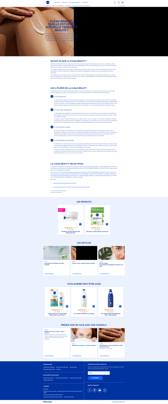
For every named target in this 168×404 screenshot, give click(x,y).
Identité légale (73, 367)
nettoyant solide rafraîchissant (61, 175)
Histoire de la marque (48, 377)
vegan (67, 174)
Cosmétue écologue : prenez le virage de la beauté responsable (71, 187)
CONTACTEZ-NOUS (48, 380)
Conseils (64, 2)
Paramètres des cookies (49, 369)
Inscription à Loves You (97, 364)
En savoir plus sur (51, 375)
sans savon (74, 174)
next (124, 261)
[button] (80, 224)
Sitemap (59, 369)
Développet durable (75, 377)
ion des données (62, 367)
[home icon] (43, 5)
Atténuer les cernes (69, 396)
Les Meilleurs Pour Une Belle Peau (57, 5)
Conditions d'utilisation (49, 367)
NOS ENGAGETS (74, 2)
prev (44, 261)
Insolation (45, 389)
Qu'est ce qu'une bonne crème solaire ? (53, 396)
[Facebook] (89, 390)
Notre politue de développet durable (64, 183)
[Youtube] (100, 390)
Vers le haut (122, 5)
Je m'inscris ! (95, 378)
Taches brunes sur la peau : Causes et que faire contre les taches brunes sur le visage (62, 392)
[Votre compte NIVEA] (119, 2)
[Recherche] (115, 2)
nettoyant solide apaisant (87, 175)
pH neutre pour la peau (58, 174)
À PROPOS (85, 2)
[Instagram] (95, 390)
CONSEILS (46, 386)
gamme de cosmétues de (94, 166)
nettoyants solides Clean (72, 172)
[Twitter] (105, 390)
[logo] (47, 3)
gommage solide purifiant (103, 175)
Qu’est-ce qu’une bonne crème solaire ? (53, 394)
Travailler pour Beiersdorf (61, 377)
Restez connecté (93, 385)
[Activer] (123, 2)
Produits (57, 2)
